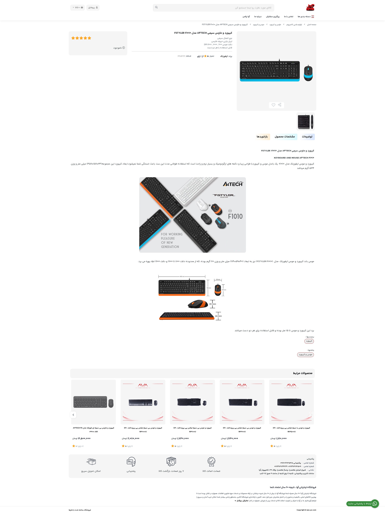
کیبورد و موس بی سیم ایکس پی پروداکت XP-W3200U (242, 430)
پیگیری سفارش (273, 16)
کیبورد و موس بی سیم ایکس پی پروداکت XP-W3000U (143, 430)
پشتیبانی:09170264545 (290, 463)
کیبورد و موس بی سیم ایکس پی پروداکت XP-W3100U (192, 430)
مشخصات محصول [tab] (285, 137)
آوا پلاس (246, 16)
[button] (312, 414)
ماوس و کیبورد (275, 24)
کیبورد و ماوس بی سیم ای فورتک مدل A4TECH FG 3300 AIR (93, 430)
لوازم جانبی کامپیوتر (294, 24)
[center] (156, 8)
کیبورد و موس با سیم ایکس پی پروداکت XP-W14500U (291, 430)
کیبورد (309, 341)
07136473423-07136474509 (287, 466)
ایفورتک (224, 56)
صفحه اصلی (311, 24)
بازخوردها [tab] (262, 137)
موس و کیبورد (258, 24)
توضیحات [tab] (307, 137)
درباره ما (258, 16)
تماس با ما (288, 16)
